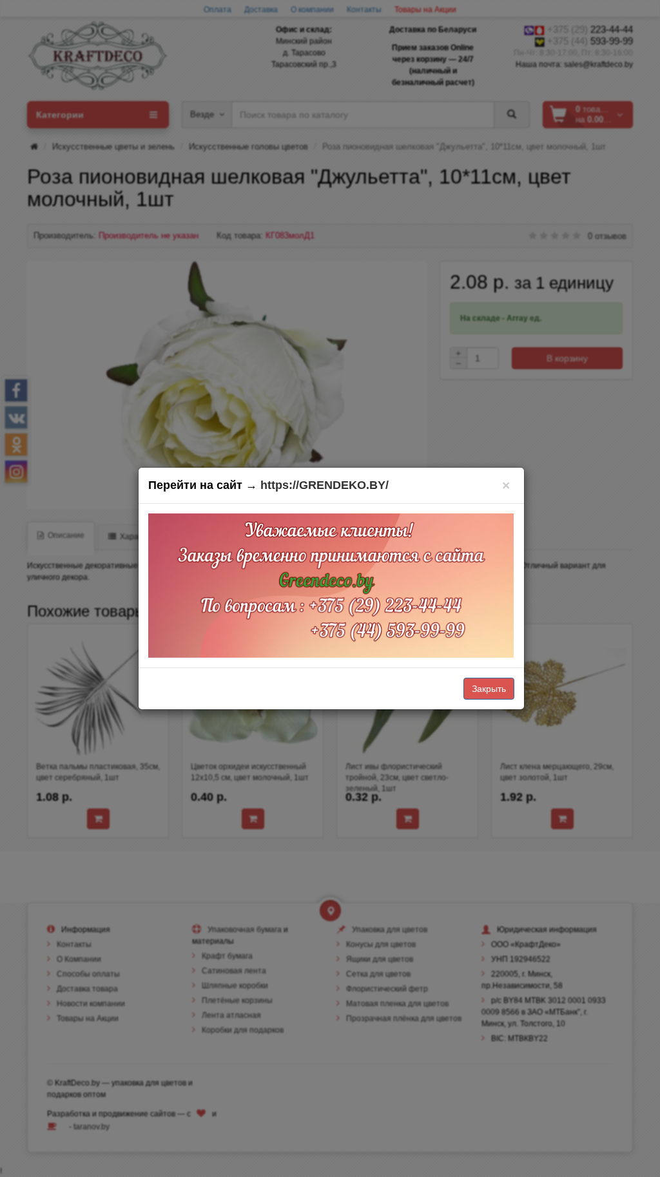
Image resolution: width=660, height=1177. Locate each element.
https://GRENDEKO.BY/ (324, 485)
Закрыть (489, 689)
